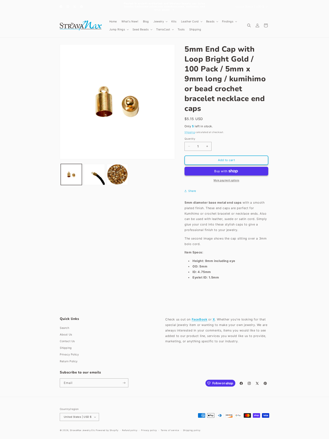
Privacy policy (149, 430)
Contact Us (67, 341)
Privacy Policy (69, 354)
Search (64, 327)
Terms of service (170, 430)
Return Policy (69, 361)
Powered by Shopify (107, 430)
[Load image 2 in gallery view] (94, 174)
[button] (160, 21)
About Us (66, 334)
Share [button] (192, 190)
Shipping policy (192, 430)
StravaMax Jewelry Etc (82, 430)
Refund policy (129, 430)
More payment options (226, 180)
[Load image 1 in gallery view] (71, 174)
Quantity (189, 138)
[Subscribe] (124, 382)
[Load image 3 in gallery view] (117, 174)
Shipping (189, 132)
